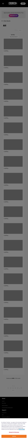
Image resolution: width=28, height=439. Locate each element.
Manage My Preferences (14, 432)
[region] (14, 428)
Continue (14, 436)
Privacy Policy (22, 429)
